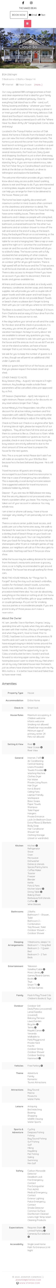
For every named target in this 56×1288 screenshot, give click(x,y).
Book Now (18, 15)
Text (43, 15)
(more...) (38, 84)
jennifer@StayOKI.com (28, 1280)
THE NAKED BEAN (27, 8)
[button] (3, 48)
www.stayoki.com (29, 1283)
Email (34, 15)
